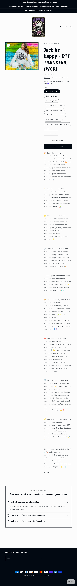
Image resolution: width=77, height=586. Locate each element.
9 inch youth (51, 101)
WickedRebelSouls (34, 575)
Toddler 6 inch (52, 96)
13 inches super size (55, 115)
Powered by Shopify (47, 575)
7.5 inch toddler (53, 119)
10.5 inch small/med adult (57, 124)
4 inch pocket (52, 91)
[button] (6, 27)
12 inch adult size (54, 110)
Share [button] (48, 472)
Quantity (47, 129)
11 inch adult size (54, 105)
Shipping (47, 77)
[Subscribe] (40, 558)
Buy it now (58, 146)
